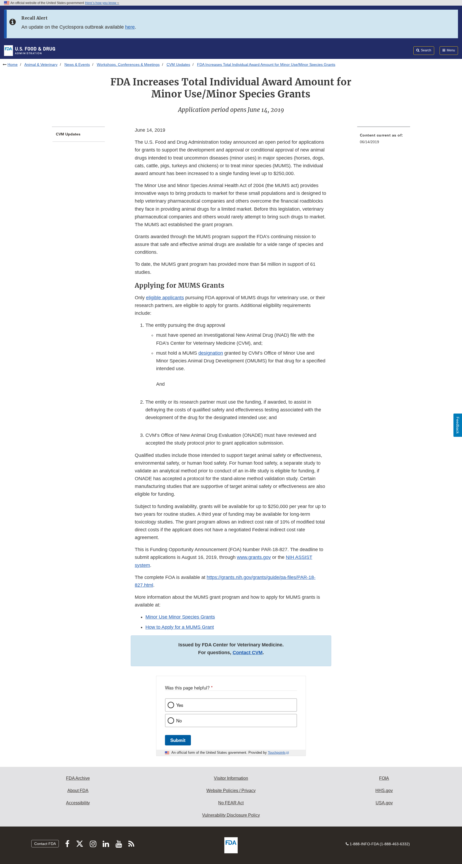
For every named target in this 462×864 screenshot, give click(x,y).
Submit (178, 740)
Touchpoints (277, 753)
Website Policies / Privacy (231, 790)
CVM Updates (178, 64)
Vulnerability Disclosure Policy (231, 815)
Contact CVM (248, 652)
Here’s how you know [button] (101, 3)
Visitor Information (231, 778)
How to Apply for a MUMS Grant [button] (179, 627)
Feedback (458, 425)
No (179, 720)
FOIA (384, 778)
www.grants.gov (254, 557)
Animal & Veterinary (40, 64)
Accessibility (78, 803)
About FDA (77, 790)
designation (210, 353)
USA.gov (384, 803)
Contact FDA (45, 844)
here (130, 27)
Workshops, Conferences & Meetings (128, 64)
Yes (179, 705)
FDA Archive (78, 778)
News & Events (77, 64)
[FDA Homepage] (29, 50)
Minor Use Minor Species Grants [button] (180, 617)
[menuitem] (383, 140)
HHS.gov (384, 790)
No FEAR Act (231, 803)
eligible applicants (165, 297)
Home (12, 64)
